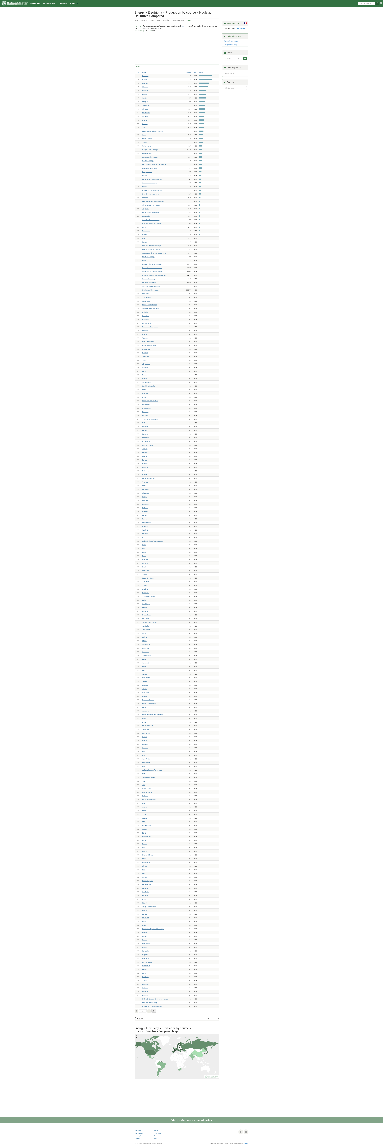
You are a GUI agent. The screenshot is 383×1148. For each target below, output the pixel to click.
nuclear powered (240, 28)
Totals (137, 66)
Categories (35, 3)
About (156, 1131)
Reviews (137, 1138)
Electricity (166, 20)
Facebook (240, 1131)
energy (184, 26)
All (245, 58)
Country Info (144, 20)
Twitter (246, 1131)
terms (246, 1143)
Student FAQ (158, 1133)
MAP (146, 31)
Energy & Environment (231, 41)
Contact (156, 1136)
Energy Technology (230, 45)
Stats (152, 20)
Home (136, 20)
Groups (73, 3)
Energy (158, 20)
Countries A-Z (139, 1133)
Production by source (177, 20)
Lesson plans (139, 1136)
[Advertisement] (177, 47)
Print (381, 4)
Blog (155, 1138)
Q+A (153, 31)
